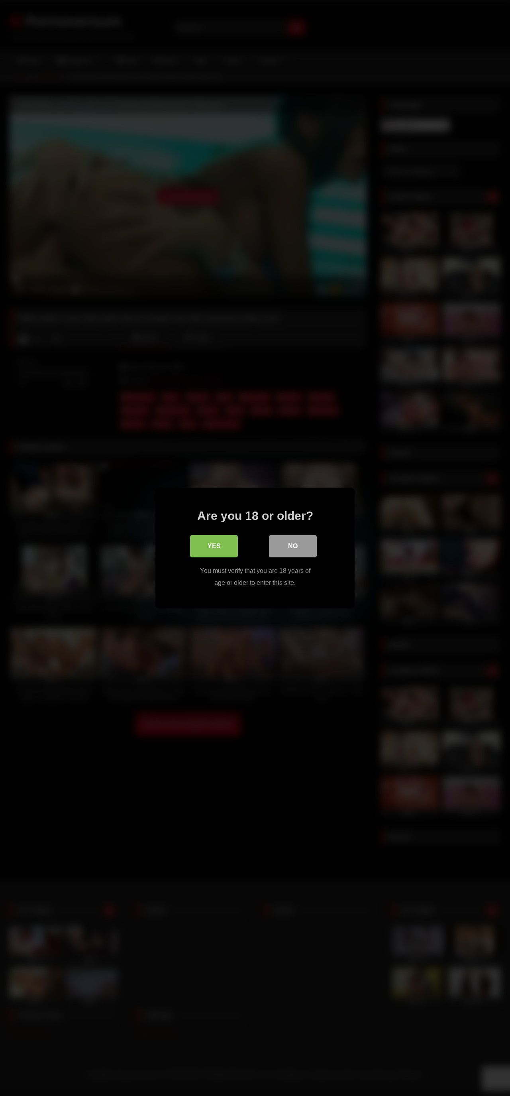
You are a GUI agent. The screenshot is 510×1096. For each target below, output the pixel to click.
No (293, 546)
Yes (214, 546)
